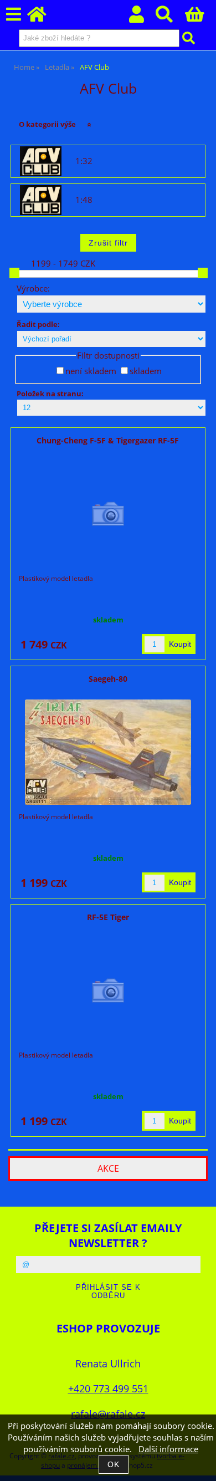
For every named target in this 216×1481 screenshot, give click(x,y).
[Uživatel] (142, 17)
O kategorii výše (47, 124)
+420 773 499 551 (108, 1388)
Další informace (168, 1449)
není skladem (90, 371)
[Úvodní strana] (43, 17)
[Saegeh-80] (108, 752)
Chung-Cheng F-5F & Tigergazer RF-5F (108, 440)
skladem (146, 371)
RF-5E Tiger (108, 917)
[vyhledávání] (170, 17)
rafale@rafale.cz (108, 1414)
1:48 (83, 200)
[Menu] (13, 14)
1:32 (83, 161)
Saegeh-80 (108, 678)
